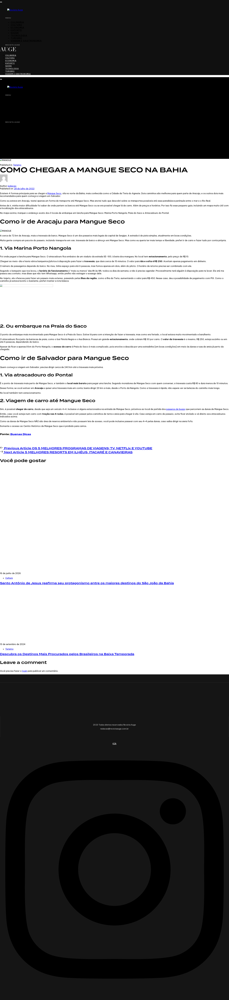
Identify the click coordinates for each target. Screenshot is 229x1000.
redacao (12, 186)
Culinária (17, 22)
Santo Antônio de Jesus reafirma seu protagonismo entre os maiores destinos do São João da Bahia (87, 583)
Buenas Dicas (20, 434)
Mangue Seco (54, 193)
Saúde (15, 33)
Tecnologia (19, 35)
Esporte (16, 30)
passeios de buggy (175, 409)
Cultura (16, 25)
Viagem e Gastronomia (26, 40)
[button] (1, 2)
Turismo (16, 38)
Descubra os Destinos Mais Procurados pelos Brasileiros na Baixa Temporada (67, 654)
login (24, 671)
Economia (17, 27)
